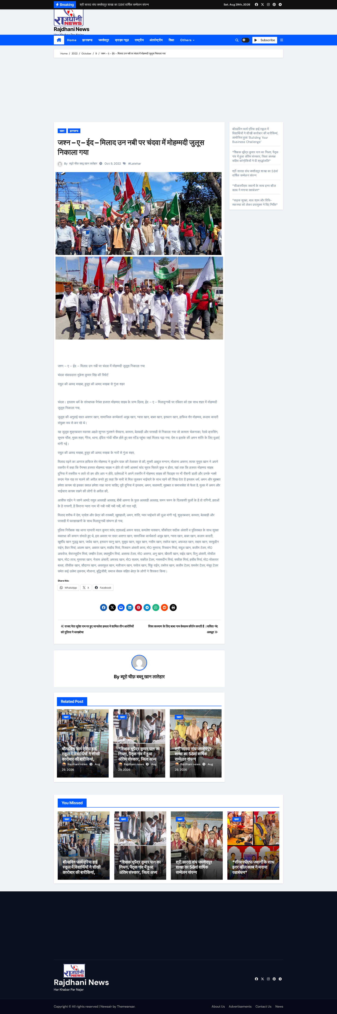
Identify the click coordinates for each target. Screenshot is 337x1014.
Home (71, 40)
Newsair (106, 1006)
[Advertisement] (169, 91)
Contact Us (263, 1006)
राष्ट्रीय (139, 40)
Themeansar (126, 1006)
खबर (62, 131)
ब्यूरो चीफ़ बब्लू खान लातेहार (83, 164)
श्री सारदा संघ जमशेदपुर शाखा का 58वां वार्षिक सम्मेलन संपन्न (193, 754)
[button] (281, 40)
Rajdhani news (77, 764)
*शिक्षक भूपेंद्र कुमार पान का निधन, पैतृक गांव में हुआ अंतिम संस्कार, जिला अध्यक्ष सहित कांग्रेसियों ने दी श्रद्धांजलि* (139, 759)
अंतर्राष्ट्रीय (156, 40)
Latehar (135, 164)
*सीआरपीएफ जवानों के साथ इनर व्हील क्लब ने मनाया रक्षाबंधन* (254, 188)
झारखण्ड (87, 40)
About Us (218, 1006)
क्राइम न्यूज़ (122, 40)
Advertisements (240, 1006)
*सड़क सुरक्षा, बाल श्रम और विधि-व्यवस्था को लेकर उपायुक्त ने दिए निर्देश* (255, 202)
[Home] (59, 40)
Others (186, 40)
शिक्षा (171, 40)
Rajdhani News (71, 29)
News (279, 1006)
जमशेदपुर (103, 40)
